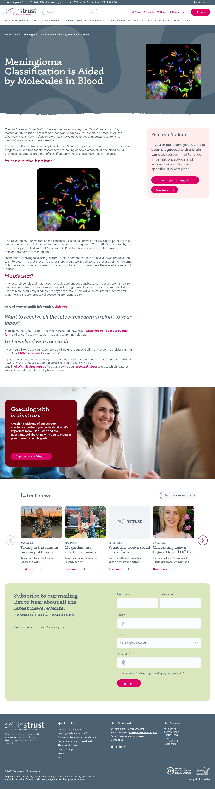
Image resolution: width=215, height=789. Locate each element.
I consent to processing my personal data (153, 673)
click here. (61, 306)
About (68, 745)
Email (121, 615)
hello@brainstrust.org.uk (29, 366)
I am (120, 634)
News (18, 34)
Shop (60, 757)
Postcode (123, 654)
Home (8, 34)
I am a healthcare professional (75, 741)
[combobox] (66, 12)
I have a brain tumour (69, 729)
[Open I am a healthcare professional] (142, 20)
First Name (124, 594)
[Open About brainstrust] (168, 20)
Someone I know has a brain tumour (78, 737)
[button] (203, 540)
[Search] (94, 12)
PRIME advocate (29, 353)
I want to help (65, 749)
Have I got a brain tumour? (72, 733)
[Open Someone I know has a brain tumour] (103, 20)
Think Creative (198, 779)
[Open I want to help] (190, 20)
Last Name (167, 594)
